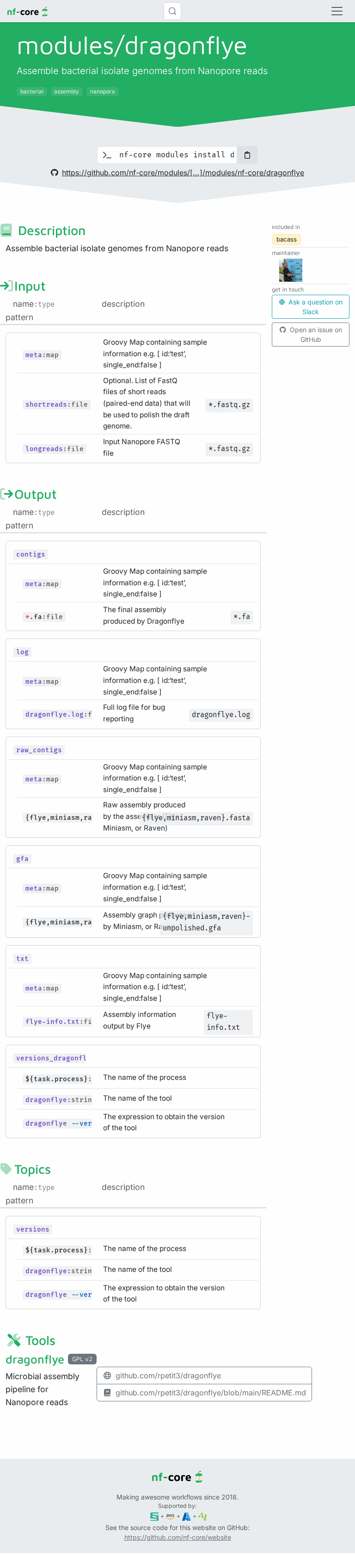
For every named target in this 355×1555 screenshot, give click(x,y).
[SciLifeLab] (202, 1515)
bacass (286, 239)
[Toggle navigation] (336, 11)
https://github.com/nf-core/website (177, 1537)
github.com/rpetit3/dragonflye (168, 1375)
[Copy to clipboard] (247, 155)
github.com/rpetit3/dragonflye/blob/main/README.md (211, 1392)
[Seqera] (154, 1515)
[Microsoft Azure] (186, 1515)
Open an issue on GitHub (315, 334)
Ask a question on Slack (315, 307)
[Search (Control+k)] (172, 11)
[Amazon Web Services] (170, 1515)
